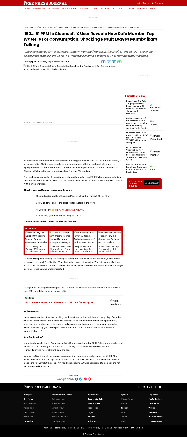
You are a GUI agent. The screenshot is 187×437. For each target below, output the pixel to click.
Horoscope (93, 408)
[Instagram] (85, 379)
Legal (90, 412)
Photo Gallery (155, 399)
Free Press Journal (45, 3)
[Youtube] (89, 379)
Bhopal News (29, 412)
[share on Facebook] (103, 61)
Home (27, 9)
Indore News (29, 408)
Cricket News (127, 399)
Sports (123, 9)
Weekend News (155, 417)
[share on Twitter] (109, 61)
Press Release (155, 421)
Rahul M (27, 62)
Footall (124, 403)
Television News (59, 421)
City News (28, 399)
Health (124, 412)
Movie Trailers (58, 412)
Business (84, 9)
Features (104, 9)
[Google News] (65, 379)
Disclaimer (81, 428)
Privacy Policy (94, 428)
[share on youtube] (160, 387)
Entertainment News (62, 394)
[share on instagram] (155, 387)
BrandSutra (93, 394)
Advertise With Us (121, 428)
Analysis (28, 394)
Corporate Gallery (97, 399)
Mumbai (33, 27)
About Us (48, 428)
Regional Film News (60, 417)
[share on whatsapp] (119, 61)
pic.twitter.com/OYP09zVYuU (69, 209)
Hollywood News (59, 403)
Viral (131, 9)
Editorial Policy (60, 428)
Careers (71, 428)
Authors (139, 428)
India (114, 9)
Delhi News (28, 417)
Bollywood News (59, 399)
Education (142, 9)
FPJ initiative (94, 403)
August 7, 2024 (74, 215)
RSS (132, 428)
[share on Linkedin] (114, 61)
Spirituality (93, 421)
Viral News (153, 412)
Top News (153, 394)
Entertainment (69, 9)
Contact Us (107, 428)
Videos (151, 408)
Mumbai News (39, 9)
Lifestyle (125, 408)
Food (123, 421)
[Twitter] (80, 379)
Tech (152, 9)
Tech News (153, 403)
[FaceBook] (76, 379)
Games (94, 9)
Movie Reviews (58, 408)
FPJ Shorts (53, 9)
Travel (124, 417)
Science (91, 417)
